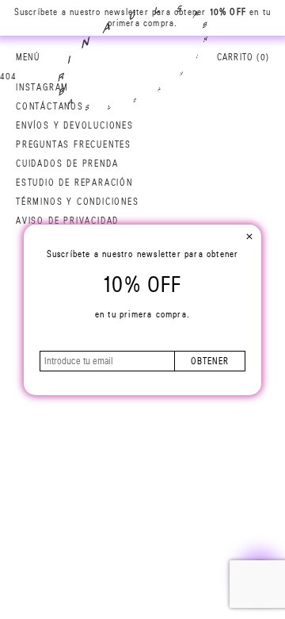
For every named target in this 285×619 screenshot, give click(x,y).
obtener (210, 361)
